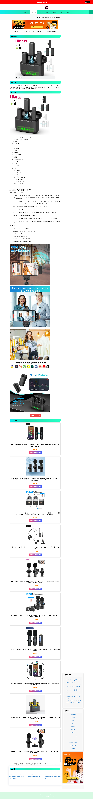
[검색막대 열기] (91, 12)
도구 (73, 720)
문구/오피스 (72, 723)
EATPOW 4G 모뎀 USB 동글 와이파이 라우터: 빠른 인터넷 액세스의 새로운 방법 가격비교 (73, 696)
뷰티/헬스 (73, 726)
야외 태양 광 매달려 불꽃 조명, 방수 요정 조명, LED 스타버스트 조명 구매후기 (73, 702)
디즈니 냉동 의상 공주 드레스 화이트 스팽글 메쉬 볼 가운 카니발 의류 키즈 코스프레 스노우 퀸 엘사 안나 (29, 763)
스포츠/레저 (41, 12)
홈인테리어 (55, 12)
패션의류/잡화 (73, 745)
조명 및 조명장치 (73, 739)
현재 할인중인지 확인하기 (35, 452)
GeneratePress (52, 796)
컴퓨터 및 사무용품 (24, 12)
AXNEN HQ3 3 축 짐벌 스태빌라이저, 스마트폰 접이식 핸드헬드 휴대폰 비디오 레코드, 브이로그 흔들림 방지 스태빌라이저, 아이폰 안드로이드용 (36, 764)
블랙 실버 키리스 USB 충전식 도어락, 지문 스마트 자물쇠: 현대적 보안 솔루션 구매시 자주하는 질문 (17, 776)
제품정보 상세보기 (35, 416)
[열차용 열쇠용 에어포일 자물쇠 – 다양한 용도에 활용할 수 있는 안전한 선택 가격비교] (53, 772)
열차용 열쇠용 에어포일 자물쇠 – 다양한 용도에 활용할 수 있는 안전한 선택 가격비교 (53, 776)
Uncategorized (72, 714)
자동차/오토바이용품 (64, 12)
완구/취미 (48, 12)
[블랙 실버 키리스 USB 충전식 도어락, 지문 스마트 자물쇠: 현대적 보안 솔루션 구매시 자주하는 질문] (17, 772)
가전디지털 (33, 12)
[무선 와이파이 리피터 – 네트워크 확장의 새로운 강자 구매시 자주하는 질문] (35, 772)
